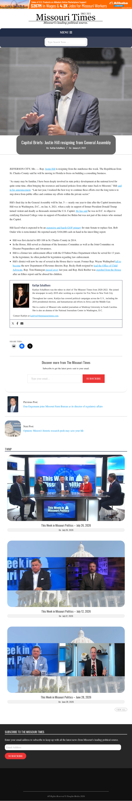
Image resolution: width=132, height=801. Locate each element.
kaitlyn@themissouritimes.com (44, 316)
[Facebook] (17, 323)
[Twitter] (12, 323)
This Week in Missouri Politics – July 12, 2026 (66, 611)
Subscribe (93, 378)
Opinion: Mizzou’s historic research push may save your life (53, 430)
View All (121, 709)
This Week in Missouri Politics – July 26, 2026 (66, 525)
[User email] (21, 323)
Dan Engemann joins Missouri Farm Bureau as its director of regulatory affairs (63, 406)
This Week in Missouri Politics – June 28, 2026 (66, 697)
